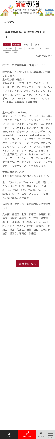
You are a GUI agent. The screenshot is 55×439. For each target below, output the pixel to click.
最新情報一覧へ (27, 263)
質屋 (15, 52)
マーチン (20, 48)
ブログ (6, 44)
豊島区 (7, 52)
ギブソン (27, 45)
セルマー (37, 45)
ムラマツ (31, 48)
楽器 (47, 48)
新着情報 (16, 44)
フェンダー (9, 48)
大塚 (39, 48)
